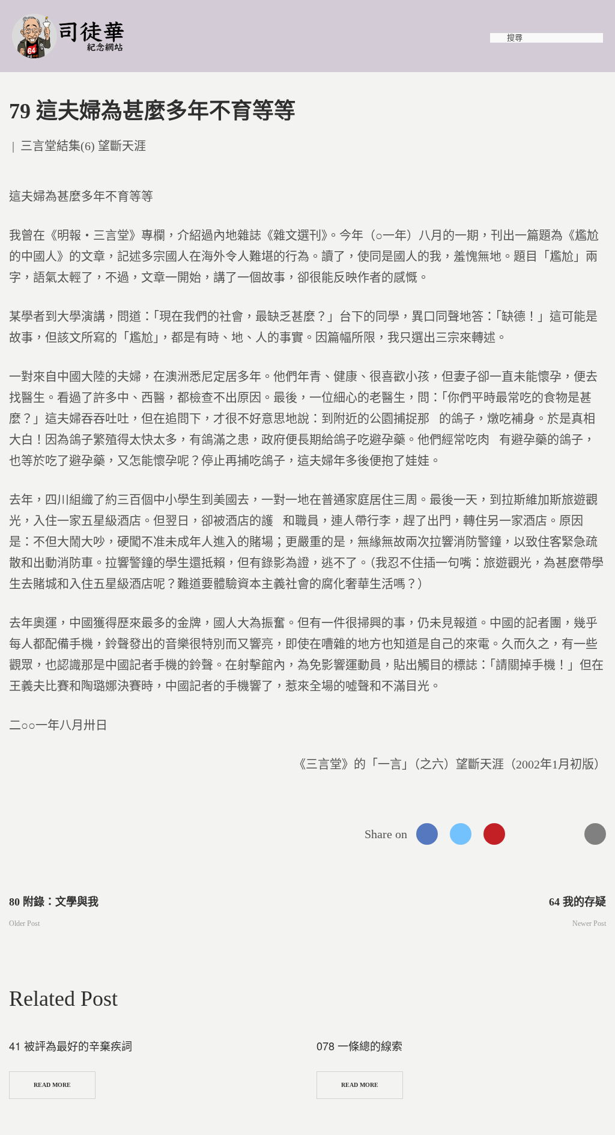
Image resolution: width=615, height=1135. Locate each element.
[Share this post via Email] (595, 834)
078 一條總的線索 (359, 1045)
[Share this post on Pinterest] (494, 834)
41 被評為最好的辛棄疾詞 (70, 1045)
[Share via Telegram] (561, 834)
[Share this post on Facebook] (427, 834)
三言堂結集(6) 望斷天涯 (83, 146)
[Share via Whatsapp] (528, 834)
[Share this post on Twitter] (460, 834)
